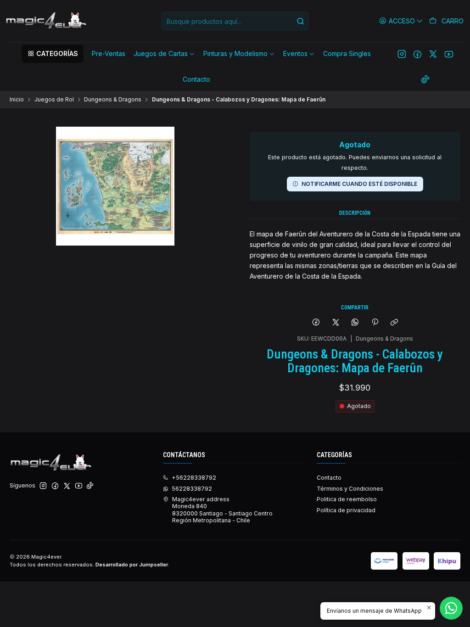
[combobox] (235, 21)
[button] (52, 54)
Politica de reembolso (347, 499)
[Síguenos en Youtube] (448, 53)
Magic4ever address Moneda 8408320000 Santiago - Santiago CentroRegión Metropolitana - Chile (222, 510)
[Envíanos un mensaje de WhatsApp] (451, 608)
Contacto (329, 477)
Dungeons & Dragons (112, 99)
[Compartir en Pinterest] (375, 323)
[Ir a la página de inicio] (47, 21)
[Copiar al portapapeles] (394, 323)
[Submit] (300, 21)
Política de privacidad (346, 510)
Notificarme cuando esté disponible (359, 183)
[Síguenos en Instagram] (402, 53)
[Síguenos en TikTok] (425, 79)
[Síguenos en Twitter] (433, 53)
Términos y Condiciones (350, 488)
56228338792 (192, 488)
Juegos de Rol (54, 99)
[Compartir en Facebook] (316, 323)
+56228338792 (194, 477)
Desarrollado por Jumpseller (131, 564)
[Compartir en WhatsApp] (355, 323)
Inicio (17, 99)
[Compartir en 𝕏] (335, 323)
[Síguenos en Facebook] (417, 53)
